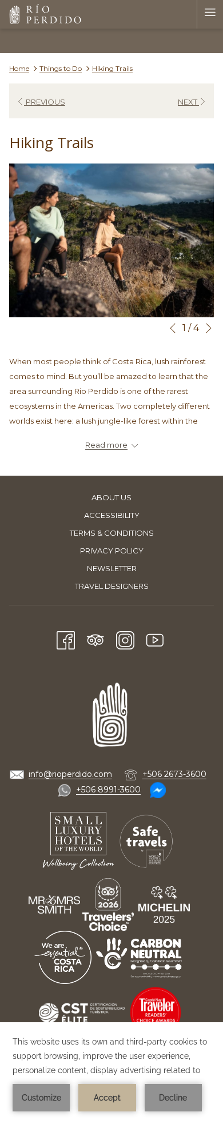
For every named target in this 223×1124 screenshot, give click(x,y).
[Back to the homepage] (46, 14)
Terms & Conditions (112, 532)
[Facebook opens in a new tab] (66, 639)
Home (19, 68)
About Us (111, 497)
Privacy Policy (112, 550)
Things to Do (60, 68)
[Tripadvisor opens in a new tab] (95, 639)
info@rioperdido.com (70, 774)
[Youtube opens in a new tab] (155, 639)
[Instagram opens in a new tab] (125, 639)
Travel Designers (112, 586)
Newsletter (112, 568)
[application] (111, 1073)
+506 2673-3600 (174, 774)
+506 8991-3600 (108, 789)
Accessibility (112, 515)
